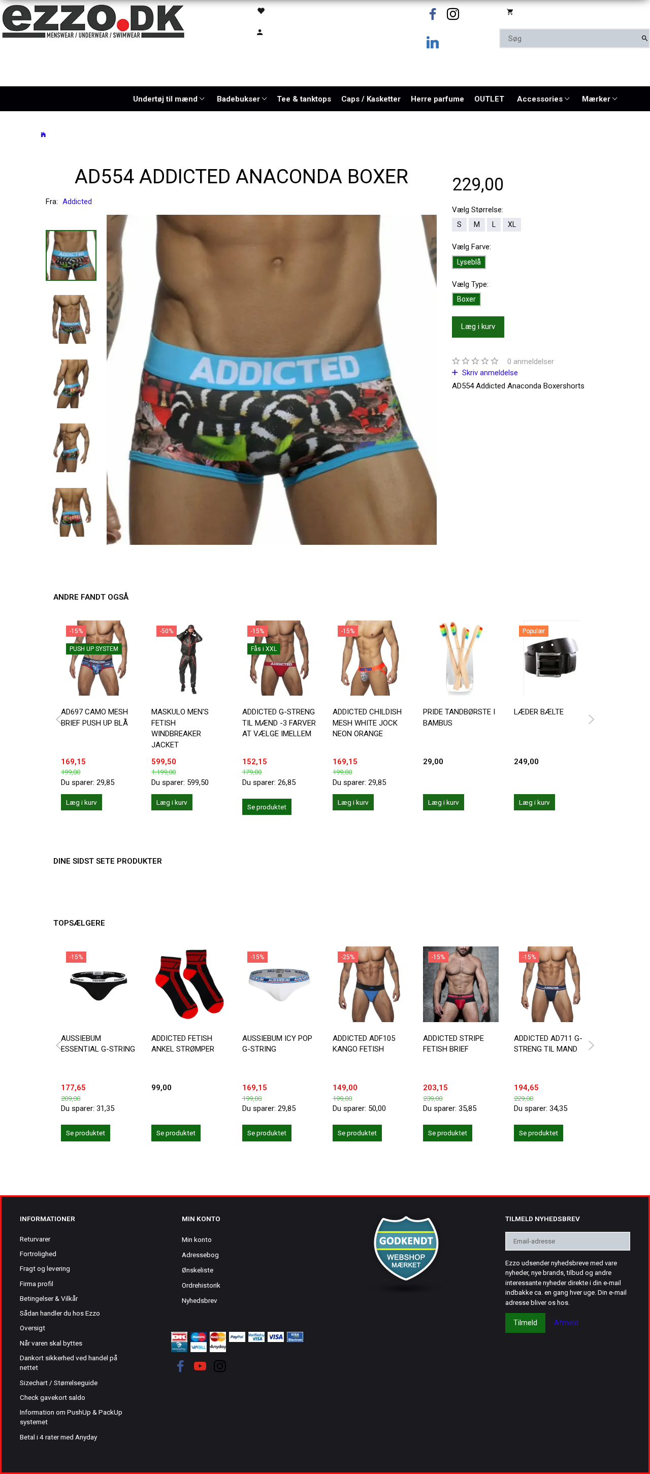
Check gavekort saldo (52, 1397)
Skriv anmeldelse (489, 372)
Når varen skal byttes (51, 1343)
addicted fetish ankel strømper (182, 1044)
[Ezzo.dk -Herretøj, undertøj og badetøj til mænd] (93, 20)
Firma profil (36, 1284)
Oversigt (32, 1328)
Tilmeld (525, 1323)
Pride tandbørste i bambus (459, 717)
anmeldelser (530, 361)
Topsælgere (79, 923)
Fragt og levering (45, 1268)
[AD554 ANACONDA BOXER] (272, 380)
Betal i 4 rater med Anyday (58, 1437)
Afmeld (566, 1323)
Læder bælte (539, 711)
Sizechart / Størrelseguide (59, 1383)
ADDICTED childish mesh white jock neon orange (367, 722)
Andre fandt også (90, 597)
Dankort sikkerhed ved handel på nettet (68, 1362)
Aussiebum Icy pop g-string (277, 1044)
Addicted (77, 201)
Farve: (471, 246)
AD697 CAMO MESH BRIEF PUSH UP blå (94, 717)
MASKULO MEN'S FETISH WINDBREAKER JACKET (180, 728)
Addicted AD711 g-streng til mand (548, 1044)
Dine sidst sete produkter (107, 861)
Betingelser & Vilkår (49, 1298)
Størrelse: (477, 209)
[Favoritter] (283, 10)
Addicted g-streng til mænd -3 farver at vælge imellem (279, 722)
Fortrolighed (38, 1254)
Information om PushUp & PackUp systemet (71, 1417)
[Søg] (644, 38)
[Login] (283, 31)
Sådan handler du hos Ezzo (60, 1313)
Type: (470, 284)
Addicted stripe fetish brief (453, 1044)
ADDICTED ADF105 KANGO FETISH (364, 1044)
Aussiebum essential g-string (98, 1044)
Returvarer (35, 1239)
